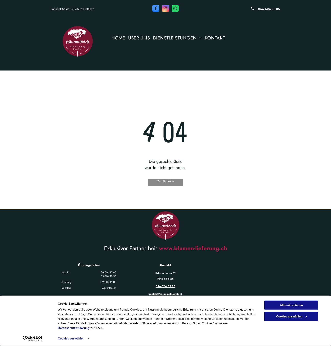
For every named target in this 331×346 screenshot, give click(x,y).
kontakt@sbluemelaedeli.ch (165, 294)
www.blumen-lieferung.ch (193, 248)
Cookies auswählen (71, 338)
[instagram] (165, 9)
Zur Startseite (165, 181)
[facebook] (155, 9)
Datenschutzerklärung (73, 328)
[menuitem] (118, 38)
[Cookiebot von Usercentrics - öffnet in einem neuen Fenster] (32, 338)
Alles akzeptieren (291, 305)
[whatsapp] (175, 9)
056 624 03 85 (269, 9)
